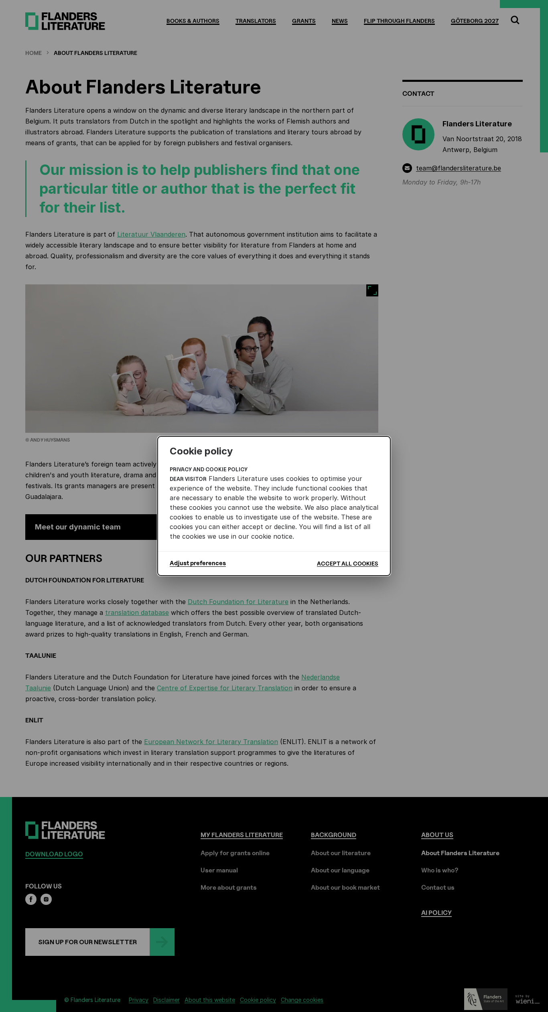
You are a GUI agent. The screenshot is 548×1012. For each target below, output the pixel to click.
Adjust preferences (198, 563)
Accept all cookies (347, 563)
